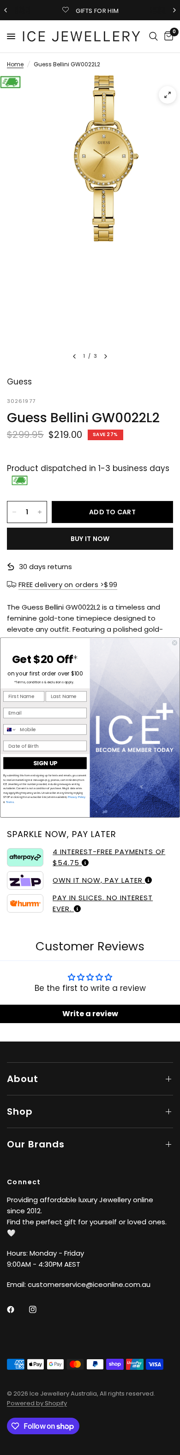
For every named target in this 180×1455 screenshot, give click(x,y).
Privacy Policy (76, 797)
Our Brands (36, 1144)
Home (15, 64)
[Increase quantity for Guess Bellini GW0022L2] (40, 512)
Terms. (10, 801)
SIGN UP (45, 763)
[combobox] (10, 729)
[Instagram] (39, 1309)
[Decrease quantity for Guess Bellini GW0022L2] (14, 512)
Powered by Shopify (37, 1403)
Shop (20, 1111)
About (22, 1078)
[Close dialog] (175, 643)
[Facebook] (17, 1309)
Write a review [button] (90, 1013)
